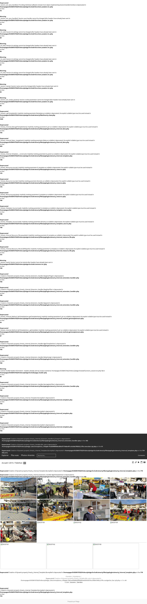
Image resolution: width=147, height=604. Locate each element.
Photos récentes (28, 455)
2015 (11, 463)
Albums (5, 452)
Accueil (5, 463)
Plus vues (15, 455)
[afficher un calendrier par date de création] (144, 462)
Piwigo (77, 601)
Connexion (141, 455)
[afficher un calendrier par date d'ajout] (141, 462)
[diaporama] (138, 462)
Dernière (79, 582)
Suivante (73, 582)
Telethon (18, 463)
